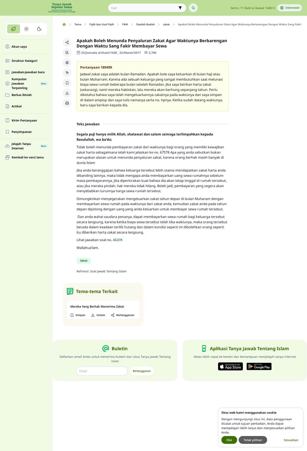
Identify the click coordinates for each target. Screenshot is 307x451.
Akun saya (19, 47)
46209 (117, 240)
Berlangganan (142, 371)
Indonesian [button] (292, 7)
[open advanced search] (180, 8)
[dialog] (260, 427)
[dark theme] (39, 28)
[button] (67, 42)
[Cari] (193, 7)
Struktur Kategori (24, 61)
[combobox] (144, 8)
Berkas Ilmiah (22, 95)
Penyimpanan (22, 132)
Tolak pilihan (253, 440)
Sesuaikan (291, 440)
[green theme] (13, 28)
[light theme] (26, 28)
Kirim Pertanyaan (24, 121)
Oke (229, 440)
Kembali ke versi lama (28, 157)
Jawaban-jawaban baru (28, 72)
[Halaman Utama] (64, 24)
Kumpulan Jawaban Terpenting (29, 83)
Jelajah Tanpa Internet (29, 146)
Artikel (17, 106)
